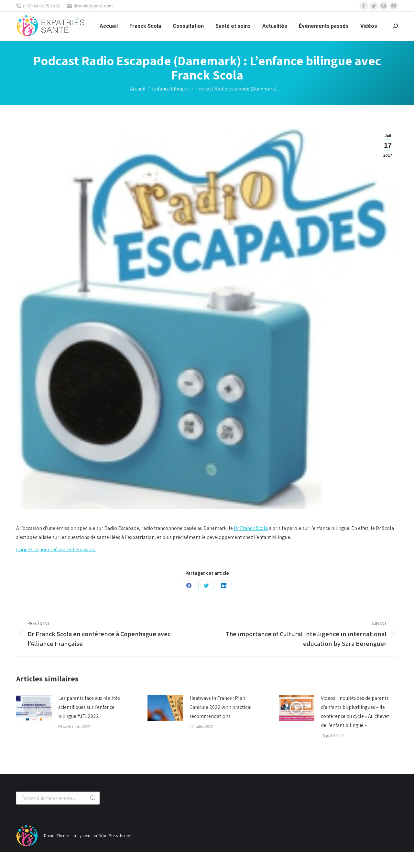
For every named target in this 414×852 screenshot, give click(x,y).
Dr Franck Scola (251, 528)
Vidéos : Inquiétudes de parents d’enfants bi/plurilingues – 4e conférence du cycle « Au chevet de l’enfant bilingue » (355, 712)
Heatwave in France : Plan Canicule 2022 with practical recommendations (221, 707)
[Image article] (34, 708)
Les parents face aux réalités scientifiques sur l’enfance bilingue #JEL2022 (89, 707)
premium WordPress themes (106, 835)
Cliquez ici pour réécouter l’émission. (56, 549)
